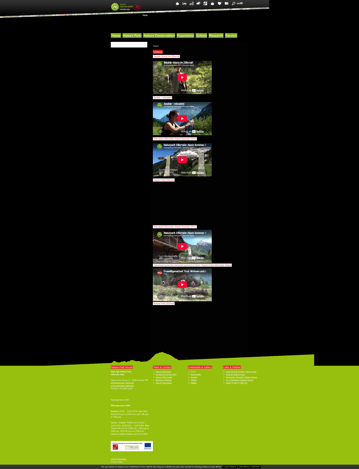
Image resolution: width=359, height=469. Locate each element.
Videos (194, 380)
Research (216, 36)
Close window (229, 467)
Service (231, 36)
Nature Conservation (159, 36)
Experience (185, 36)
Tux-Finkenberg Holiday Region (239, 380)
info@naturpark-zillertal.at (122, 383)
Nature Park (132, 36)
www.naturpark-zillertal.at (122, 385)
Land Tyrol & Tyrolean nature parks (241, 371)
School (201, 36)
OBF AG (243, 383)
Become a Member (164, 380)
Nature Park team (163, 371)
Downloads (196, 374)
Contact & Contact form (166, 374)
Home (115, 36)
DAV (235, 383)
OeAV (228, 383)
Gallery (194, 383)
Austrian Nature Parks (235, 374)
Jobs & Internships (164, 383)
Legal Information (118, 459)
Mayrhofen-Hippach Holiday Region (241, 377)
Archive (194, 377)
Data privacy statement (249, 467)
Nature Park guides (164, 377)
